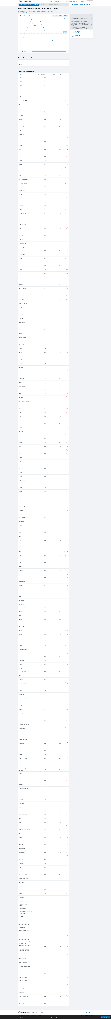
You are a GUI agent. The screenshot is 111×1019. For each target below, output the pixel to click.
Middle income (22, 1000)
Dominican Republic (23, 288)
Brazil (20, 175)
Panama (20, 645)
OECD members (22, 958)
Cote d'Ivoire (22, 254)
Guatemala (21, 378)
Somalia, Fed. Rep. (23, 739)
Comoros (21, 239)
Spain (20, 750)
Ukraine (20, 64)
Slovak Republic (22, 728)
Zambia (20, 886)
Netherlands (21, 600)
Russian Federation (23, 683)
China (20, 232)
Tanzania (21, 795)
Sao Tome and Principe (24, 698)
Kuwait (20, 476)
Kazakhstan (21, 453)
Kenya (20, 457)
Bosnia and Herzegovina (24, 168)
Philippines (21, 660)
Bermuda (21, 156)
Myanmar (21, 585)
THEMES (65, 1)
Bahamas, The (22, 126)
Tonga (20, 810)
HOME (50, 1)
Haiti (20, 393)
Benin (20, 153)
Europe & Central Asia (24, 920)
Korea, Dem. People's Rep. (24, 465)
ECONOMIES (57, 1)
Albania (20, 81)
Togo (20, 807)
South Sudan (22, 747)
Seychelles (21, 713)
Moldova (21, 562)
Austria (20, 119)
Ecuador (21, 292)
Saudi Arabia (21, 702)
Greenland (21, 367)
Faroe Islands (22, 322)
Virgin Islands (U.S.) (23, 874)
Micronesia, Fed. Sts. (23, 559)
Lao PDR (21, 483)
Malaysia (21, 529)
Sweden (20, 780)
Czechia (20, 273)
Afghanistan (21, 77)
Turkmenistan (22, 826)
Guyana (20, 389)
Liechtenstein (22, 506)
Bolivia (20, 164)
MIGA (42, 1012)
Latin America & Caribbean (25, 935)
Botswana (21, 171)
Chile (20, 228)
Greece (20, 363)
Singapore (21, 720)
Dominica (21, 284)
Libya (20, 502)
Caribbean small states (24, 901)
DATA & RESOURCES (73, 1)
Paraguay (21, 653)
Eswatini (21, 314)
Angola (20, 96)
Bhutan (20, 160)
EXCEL (82, 32)
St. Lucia (21, 762)
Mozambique (22, 581)
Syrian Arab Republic (23, 788)
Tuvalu (20, 833)
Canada (20, 209)
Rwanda (20, 686)
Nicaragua (21, 611)
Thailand (21, 799)
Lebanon (21, 491)
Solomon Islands (22, 735)
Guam (20, 374)
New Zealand (22, 607)
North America (22, 955)
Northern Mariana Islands (24, 626)
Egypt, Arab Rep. (22, 296)
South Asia (21, 973)
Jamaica (20, 442)
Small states (21, 970)
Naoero (20, 592)
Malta (20, 540)
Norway (20, 630)
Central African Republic (24, 217)
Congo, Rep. (21, 247)
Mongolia (21, 570)
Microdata (81, 4)
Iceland (20, 408)
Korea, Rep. (21, 468)
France (20, 333)
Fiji (19, 326)
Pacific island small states (24, 966)
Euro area (21, 916)
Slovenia (21, 732)
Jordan (20, 450)
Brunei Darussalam (23, 183)
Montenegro (21, 574)
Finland (20, 329)
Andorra (21, 93)
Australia (21, 115)
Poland (20, 664)
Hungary (21, 405)
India (20, 412)
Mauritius (21, 551)
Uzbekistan (21, 859)
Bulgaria (21, 186)
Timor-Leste (21, 803)
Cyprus (20, 269)
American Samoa (22, 89)
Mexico (20, 555)
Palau (20, 641)
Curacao (21, 265)
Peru (20, 656)
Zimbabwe (21, 889)
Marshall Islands (22, 544)
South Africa (21, 743)
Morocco (21, 577)
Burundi (20, 194)
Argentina (21, 104)
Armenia (21, 108)
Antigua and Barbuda (23, 100)
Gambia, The (21, 344)
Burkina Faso (22, 190)
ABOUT (82, 1)
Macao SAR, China (23, 517)
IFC (38, 1012)
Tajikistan (21, 792)
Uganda (20, 837)
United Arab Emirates (23, 844)
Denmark (21, 277)
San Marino (21, 694)
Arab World (21, 897)
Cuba (20, 262)
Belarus (20, 141)
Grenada (21, 371)
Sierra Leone (21, 717)
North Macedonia (23, 623)
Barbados (21, 138)
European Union (22, 927)
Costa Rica (21, 250)
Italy (20, 438)
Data (30, 1)
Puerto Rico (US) (22, 671)
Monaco (20, 566)
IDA (36, 1012)
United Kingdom (22, 848)
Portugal (21, 668)
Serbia (20, 709)
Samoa (20, 690)
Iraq (20, 423)
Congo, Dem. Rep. (23, 243)
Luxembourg (22, 514)
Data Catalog (87, 4)
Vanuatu (21, 863)
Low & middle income (23, 988)
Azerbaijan (21, 123)
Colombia (21, 235)
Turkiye (20, 822)
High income (21, 985)
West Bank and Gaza (23, 878)
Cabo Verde (21, 198)
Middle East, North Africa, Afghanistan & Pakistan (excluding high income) (24, 951)
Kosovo (20, 472)
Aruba (20, 111)
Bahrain (20, 130)
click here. (85, 1017)
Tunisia (20, 818)
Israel (20, 435)
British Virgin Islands (23, 179)
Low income (21, 992)
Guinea (20, 382)
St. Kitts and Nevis (23, 758)
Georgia (20, 348)
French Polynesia (22, 337)
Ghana (20, 356)
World (20, 893)
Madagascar (21, 521)
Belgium (20, 145)
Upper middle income (23, 1003)
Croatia (20, 258)
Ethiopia (21, 318)
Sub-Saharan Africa (23, 977)
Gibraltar (21, 359)
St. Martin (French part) (24, 765)
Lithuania (21, 510)
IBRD (33, 1012)
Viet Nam (21, 871)
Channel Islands (22, 224)
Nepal (20, 596)
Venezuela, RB (22, 867)
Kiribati (20, 461)
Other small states (23, 962)
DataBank (76, 4)
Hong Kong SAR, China (24, 401)
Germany (21, 352)
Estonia (20, 311)
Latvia (20, 487)
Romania (21, 679)
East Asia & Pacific (23, 908)
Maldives (21, 532)
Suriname (21, 777)
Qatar (20, 675)
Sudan (20, 773)
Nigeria (20, 619)
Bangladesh (21, 134)
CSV (76, 32)
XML (79, 32)
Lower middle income (23, 996)
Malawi (20, 525)
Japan (20, 446)
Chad (20, 220)
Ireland (20, 427)
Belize (20, 149)
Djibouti (20, 280)
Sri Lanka (21, 754)
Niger (20, 615)
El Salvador (21, 299)
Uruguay (21, 856)
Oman (20, 634)
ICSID (45, 1012)
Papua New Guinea (23, 649)
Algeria (20, 85)
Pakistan (21, 638)
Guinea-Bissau (22, 386)
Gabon (20, 341)
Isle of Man (21, 431)
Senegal (20, 705)
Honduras (21, 397)
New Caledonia (22, 604)
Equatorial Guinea (23, 303)
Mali (20, 536)
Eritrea (20, 307)
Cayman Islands (22, 213)
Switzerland (21, 784)
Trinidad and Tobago (23, 814)
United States (22, 852)
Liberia (20, 499)
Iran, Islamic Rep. (22, 420)
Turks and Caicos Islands (24, 829)
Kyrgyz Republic (22, 480)
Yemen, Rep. (21, 882)
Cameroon (21, 205)
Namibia (21, 589)
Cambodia (21, 202)
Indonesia (21, 416)
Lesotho (21, 495)
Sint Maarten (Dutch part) (24, 724)
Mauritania (21, 547)
